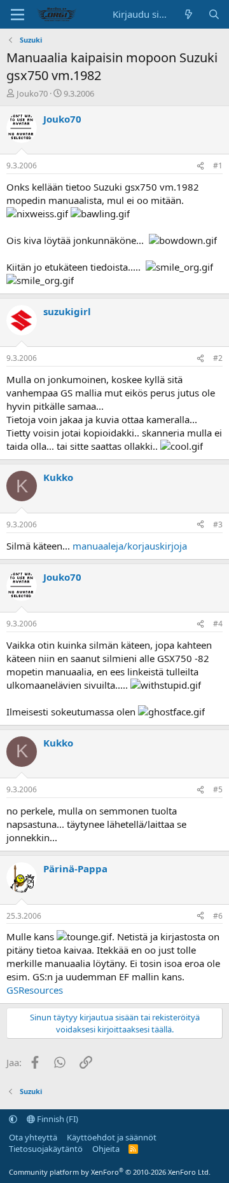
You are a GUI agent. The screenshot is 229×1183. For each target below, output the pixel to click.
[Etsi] (214, 14)
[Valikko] (17, 14)
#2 (218, 358)
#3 (218, 524)
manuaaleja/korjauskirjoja (130, 545)
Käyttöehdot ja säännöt (111, 1137)
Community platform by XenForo (110, 1172)
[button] (13, 1119)
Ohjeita (106, 1148)
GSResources (34, 990)
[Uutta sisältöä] (188, 14)
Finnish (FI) (56, 1119)
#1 (218, 165)
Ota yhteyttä (33, 1137)
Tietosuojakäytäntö (46, 1148)
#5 (218, 789)
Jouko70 (32, 93)
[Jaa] (200, 166)
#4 (218, 623)
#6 (218, 915)
